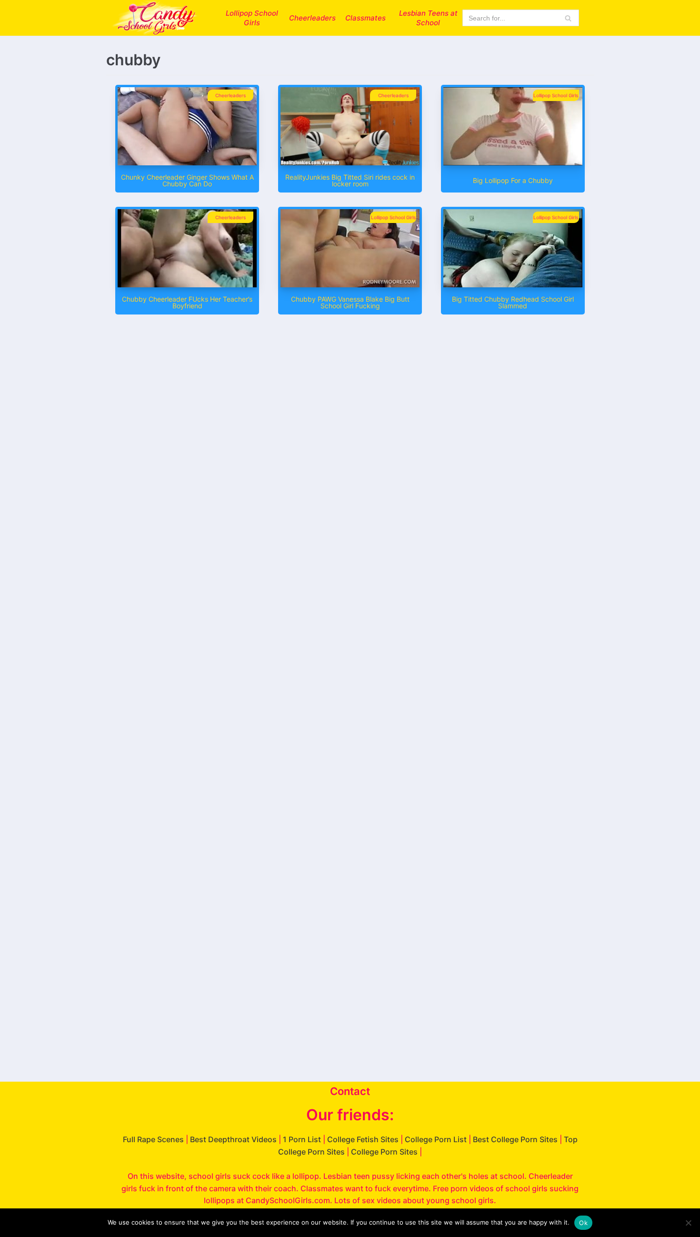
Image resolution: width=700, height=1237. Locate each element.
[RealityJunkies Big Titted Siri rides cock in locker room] (350, 162)
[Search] (568, 18)
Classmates (365, 17)
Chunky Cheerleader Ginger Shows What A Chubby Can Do (187, 180)
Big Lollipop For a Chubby (513, 180)
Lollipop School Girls (252, 18)
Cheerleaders (312, 17)
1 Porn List (302, 1139)
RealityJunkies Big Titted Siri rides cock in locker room (350, 180)
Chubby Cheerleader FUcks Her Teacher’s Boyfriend (187, 302)
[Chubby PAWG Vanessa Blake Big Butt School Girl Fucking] (350, 284)
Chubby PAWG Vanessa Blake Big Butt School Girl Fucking (350, 302)
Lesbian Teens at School (428, 18)
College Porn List (436, 1139)
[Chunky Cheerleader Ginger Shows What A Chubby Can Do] (187, 162)
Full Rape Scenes (153, 1139)
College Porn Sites (384, 1151)
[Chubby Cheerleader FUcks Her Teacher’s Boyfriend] (187, 284)
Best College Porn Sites (515, 1139)
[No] (688, 1222)
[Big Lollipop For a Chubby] (512, 162)
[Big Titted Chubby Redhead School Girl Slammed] (512, 284)
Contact (350, 1091)
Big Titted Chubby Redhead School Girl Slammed (513, 302)
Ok (583, 1223)
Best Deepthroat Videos (233, 1139)
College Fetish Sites (363, 1139)
